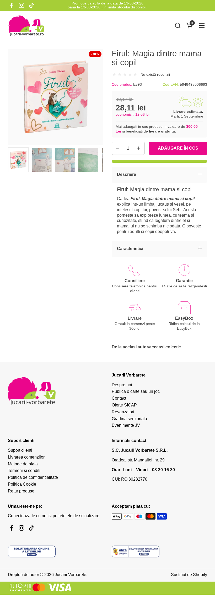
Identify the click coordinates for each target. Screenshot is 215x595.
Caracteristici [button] (130, 248)
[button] (177, 25)
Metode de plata (23, 464)
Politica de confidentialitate (33, 477)
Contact (119, 398)
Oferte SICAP (124, 405)
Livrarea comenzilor (26, 457)
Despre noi (122, 385)
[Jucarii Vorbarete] (26, 25)
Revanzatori (123, 412)
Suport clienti (20, 450)
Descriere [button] (126, 174)
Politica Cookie (22, 484)
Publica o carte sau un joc (136, 391)
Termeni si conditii (24, 470)
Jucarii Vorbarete (70, 574)
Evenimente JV (126, 425)
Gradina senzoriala (129, 418)
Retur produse (21, 491)
